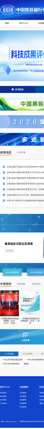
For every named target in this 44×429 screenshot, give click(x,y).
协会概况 (3, 393)
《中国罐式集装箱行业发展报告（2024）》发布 (30, 321)
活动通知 (23, 393)
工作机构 (3, 403)
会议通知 (23, 396)
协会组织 (3, 396)
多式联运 (19, 89)
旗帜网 (26, 364)
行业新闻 (23, 403)
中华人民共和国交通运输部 (13, 360)
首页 (7, 23)
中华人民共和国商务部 (11, 364)
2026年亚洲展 (12, 272)
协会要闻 (23, 400)
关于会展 (9, 251)
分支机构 (3, 400)
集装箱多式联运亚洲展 (19, 243)
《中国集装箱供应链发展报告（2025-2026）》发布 (9, 321)
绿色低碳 (23, 407)
